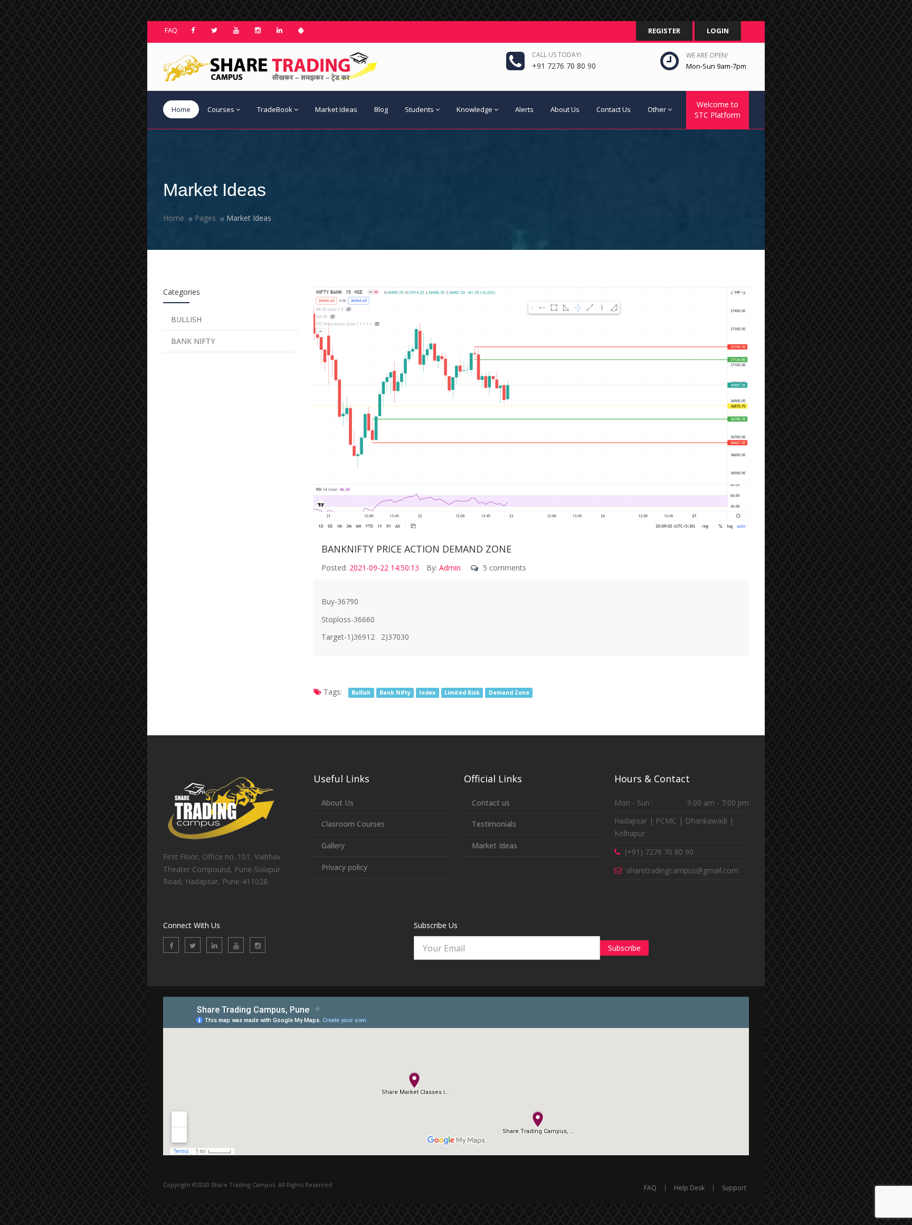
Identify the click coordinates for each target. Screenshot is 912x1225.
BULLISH (186, 319)
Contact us (491, 803)
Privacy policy (344, 867)
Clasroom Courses (353, 824)
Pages (205, 218)
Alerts (524, 109)
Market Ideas (336, 109)
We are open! (707, 55)
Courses (220, 109)
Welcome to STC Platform (717, 109)
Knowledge (474, 109)
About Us (565, 109)
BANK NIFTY (193, 341)
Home (181, 109)
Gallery (333, 845)
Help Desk (689, 1187)
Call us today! (556, 54)
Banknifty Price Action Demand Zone (416, 549)
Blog (381, 109)
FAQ (171, 30)
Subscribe (624, 948)
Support (734, 1187)
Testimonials (494, 824)
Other (657, 109)
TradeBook (274, 109)
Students (419, 109)
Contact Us (613, 109)
